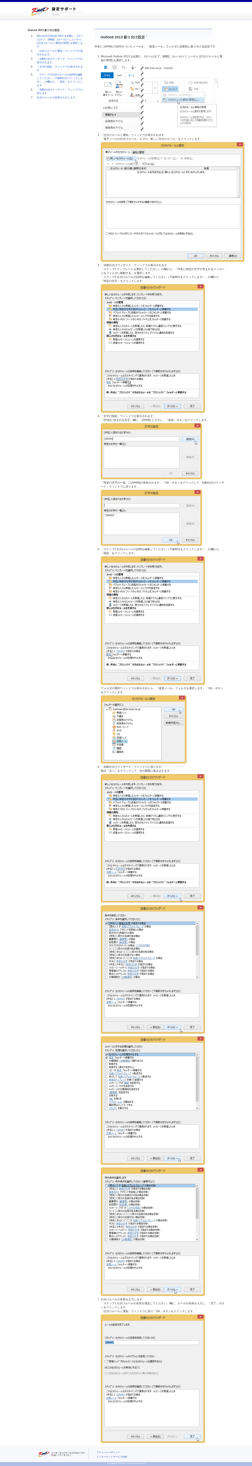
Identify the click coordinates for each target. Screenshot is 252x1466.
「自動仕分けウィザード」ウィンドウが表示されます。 (60, 60)
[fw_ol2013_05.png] (151, 517)
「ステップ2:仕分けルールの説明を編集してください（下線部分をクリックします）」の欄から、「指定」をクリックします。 (60, 80)
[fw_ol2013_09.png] (153, 969)
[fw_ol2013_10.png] (153, 1100)
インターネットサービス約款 (111, 1456)
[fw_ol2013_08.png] (153, 838)
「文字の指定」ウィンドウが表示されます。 (60, 68)
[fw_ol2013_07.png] (143, 729)
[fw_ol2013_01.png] (159, 97)
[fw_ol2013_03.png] (153, 348)
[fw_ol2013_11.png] (153, 1231)
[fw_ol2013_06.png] (153, 620)
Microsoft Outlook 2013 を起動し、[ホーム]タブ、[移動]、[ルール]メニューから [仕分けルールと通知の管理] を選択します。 (60, 41)
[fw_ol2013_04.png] (151, 451)
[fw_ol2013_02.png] (172, 201)
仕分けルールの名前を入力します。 (57, 97)
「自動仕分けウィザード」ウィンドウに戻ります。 (60, 91)
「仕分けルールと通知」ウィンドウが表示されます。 (60, 53)
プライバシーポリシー (108, 1452)
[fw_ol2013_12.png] (153, 1378)
